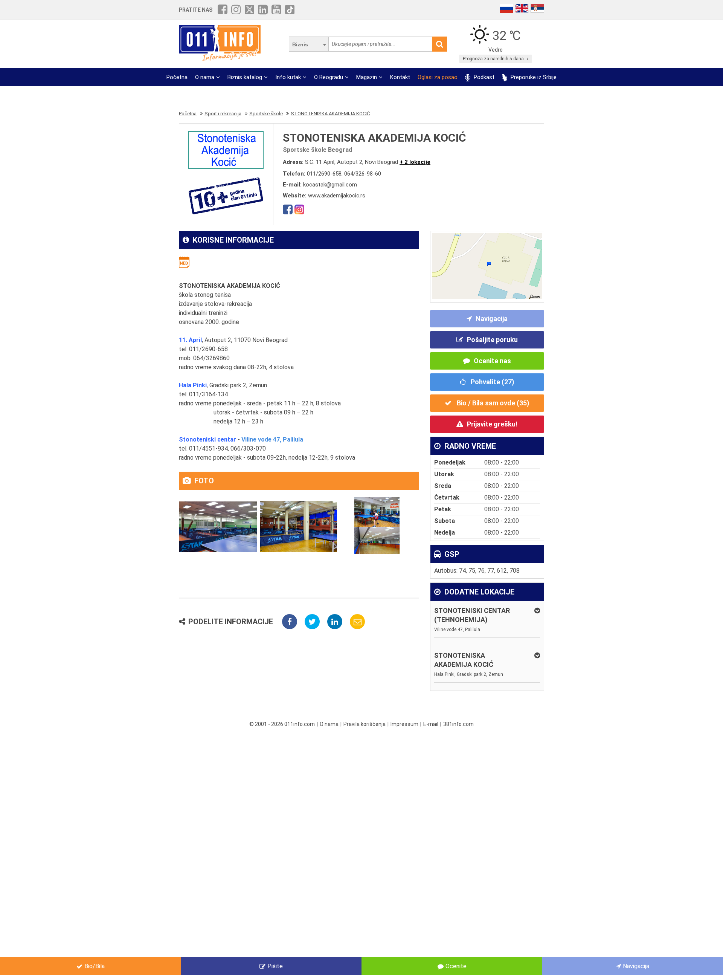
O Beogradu (328, 77)
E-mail (430, 724)
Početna (177, 77)
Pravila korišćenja (364, 724)
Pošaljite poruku (492, 340)
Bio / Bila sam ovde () (492, 403)
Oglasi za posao (438, 77)
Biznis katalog (244, 77)
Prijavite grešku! (492, 424)
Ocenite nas (492, 361)
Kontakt (400, 77)
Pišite (275, 966)
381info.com (458, 724)
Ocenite (456, 966)
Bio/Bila (94, 966)
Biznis (300, 44)
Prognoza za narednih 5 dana (494, 58)
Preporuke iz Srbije (533, 77)
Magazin (366, 77)
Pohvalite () (491, 382)
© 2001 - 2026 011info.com (282, 724)
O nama (204, 77)
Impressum (404, 724)
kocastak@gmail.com (330, 184)
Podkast (483, 77)
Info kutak (288, 77)
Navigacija (492, 318)
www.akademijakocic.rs (336, 195)
